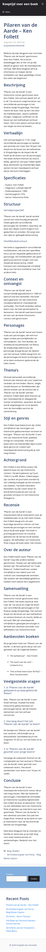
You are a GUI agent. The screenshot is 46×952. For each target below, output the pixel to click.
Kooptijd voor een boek (20, 4)
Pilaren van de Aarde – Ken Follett (22, 904)
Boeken (16, 850)
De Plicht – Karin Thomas (18, 916)
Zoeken (9, 874)
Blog (9, 850)
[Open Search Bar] (42, 4)
